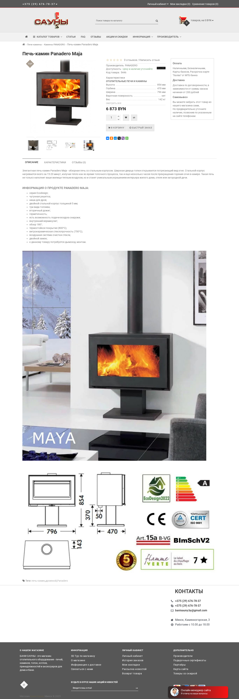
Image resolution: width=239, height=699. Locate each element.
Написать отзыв (149, 60)
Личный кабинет (132, 656)
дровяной (51, 580)
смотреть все (113, 103)
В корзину (117, 128)
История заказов (132, 660)
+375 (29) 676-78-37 (188, 601)
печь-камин (38, 580)
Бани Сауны (37, 696)
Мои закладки (131, 664)
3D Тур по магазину (83, 656)
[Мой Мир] (115, 138)
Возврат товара (132, 673)
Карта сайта (181, 669)
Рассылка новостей (134, 669)
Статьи (71, 36)
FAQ (83, 36)
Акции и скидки (117, 36)
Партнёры (179, 664)
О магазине (78, 660)
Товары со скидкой (185, 673)
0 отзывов (130, 60)
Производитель (168, 36)
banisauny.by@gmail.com (191, 610)
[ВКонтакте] (107, 138)
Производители (183, 656)
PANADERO (131, 65)
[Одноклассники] (111, 138)
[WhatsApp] (126, 138)
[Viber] (123, 138)
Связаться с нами (82, 669)
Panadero (62, 580)
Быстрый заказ (141, 128)
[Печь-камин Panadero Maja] (33, 145)
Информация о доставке (86, 664)
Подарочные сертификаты (189, 660)
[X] (119, 138)
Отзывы (96, 36)
